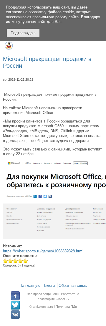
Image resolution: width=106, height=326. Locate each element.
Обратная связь (73, 285)
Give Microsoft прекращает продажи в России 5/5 (25, 261)
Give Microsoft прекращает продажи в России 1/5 (5, 261)
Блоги (49, 285)
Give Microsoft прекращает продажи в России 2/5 (10, 261)
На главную (29, 285)
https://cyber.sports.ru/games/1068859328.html (43, 251)
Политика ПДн (66, 306)
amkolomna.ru (43, 306)
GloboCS (62, 299)
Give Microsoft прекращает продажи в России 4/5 (20, 261)
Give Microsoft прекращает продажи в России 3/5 (15, 261)
